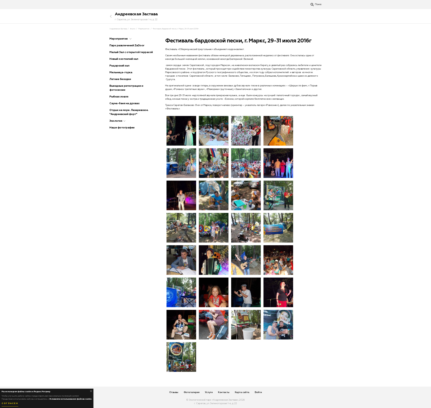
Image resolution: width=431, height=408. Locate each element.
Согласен (10, 403)
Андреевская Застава (136, 14)
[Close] (91, 391)
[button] (130, 39)
